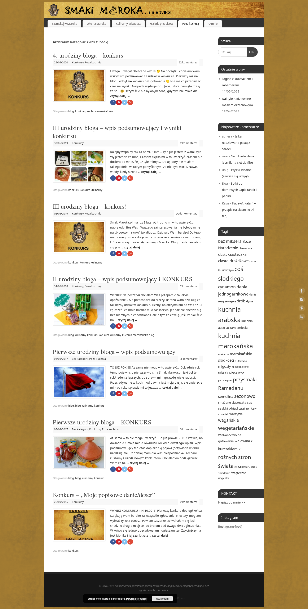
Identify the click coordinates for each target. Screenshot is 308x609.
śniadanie (224, 473)
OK (250, 52)
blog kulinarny (77, 335)
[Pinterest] (302, 309)
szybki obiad (228, 408)
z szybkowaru (242, 466)
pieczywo (236, 372)
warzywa (236, 414)
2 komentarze (188, 143)
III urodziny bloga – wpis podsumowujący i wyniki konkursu (117, 131)
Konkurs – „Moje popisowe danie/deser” (104, 494)
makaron (223, 354)
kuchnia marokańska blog (138, 335)
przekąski (225, 380)
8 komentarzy (188, 359)
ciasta (222, 254)
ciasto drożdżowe (233, 260)
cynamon (227, 287)
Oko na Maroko (96, 24)
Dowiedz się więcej (136, 598)
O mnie (213, 24)
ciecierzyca (228, 270)
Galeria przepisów (161, 24)
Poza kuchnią (190, 24)
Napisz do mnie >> (231, 502)
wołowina (242, 440)
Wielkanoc (225, 435)
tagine (244, 408)
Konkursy (77, 62)
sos (249, 402)
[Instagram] (302, 300)
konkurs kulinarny (91, 190)
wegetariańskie (236, 427)
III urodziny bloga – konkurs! (90, 206)
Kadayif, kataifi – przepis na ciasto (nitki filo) (239, 209)
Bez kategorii (80, 359)
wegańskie (228, 420)
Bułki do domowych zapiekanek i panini (239, 189)
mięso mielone (240, 366)
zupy (254, 467)
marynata (241, 360)
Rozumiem (162, 598)
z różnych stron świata (234, 457)
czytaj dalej (120, 96)
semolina (225, 396)
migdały (224, 366)
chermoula (245, 248)
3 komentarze (188, 429)
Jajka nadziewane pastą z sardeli (236, 142)
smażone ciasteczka (232, 403)
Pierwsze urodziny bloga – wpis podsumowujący (114, 351)
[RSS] (302, 317)
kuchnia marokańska (100, 111)
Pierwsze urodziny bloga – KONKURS (102, 422)
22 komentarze (188, 62)
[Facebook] (302, 291)
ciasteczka (237, 254)
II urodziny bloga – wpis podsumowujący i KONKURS (123, 279)
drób (241, 300)
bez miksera (230, 241)
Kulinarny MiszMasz (128, 24)
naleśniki (223, 372)
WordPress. (178, 598)
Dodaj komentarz (186, 213)
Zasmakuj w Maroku (64, 24)
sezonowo (244, 396)
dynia (249, 301)
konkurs (80, 111)
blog (71, 111)
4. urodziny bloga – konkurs (88, 55)
